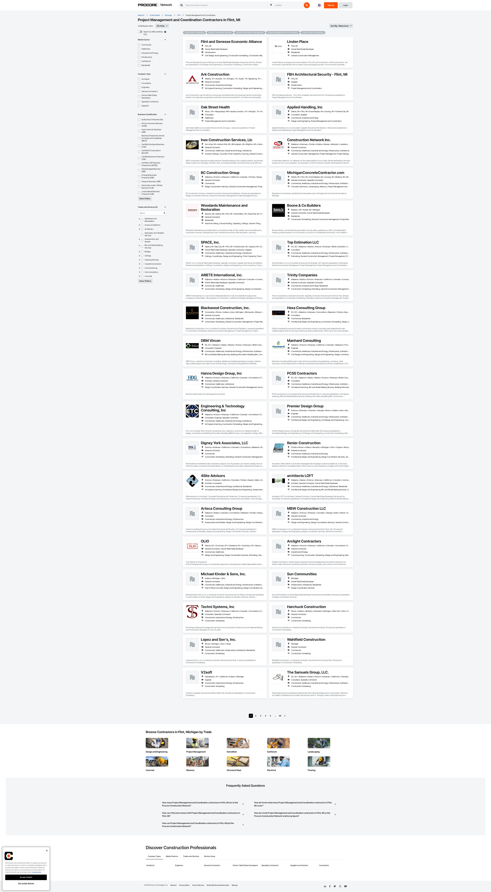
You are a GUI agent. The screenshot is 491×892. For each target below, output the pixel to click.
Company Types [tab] (154, 856)
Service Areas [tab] (209, 856)
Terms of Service (198, 885)
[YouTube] (345, 886)
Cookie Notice (36, 872)
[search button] (307, 5)
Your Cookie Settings (26, 883)
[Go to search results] (164, 212)
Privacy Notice (184, 885)
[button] (139, 44)
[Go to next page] (285, 716)
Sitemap (235, 885)
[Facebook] (330, 886)
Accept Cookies (26, 877)
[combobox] (288, 5)
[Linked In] (325, 886)
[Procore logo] (147, 5)
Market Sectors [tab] (172, 856)
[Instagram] (340, 886)
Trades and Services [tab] (191, 856)
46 (280, 716)
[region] (26, 869)
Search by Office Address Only (153, 33)
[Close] (47, 850)
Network (166, 5)
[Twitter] (335, 886)
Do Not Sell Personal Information (218, 885)
